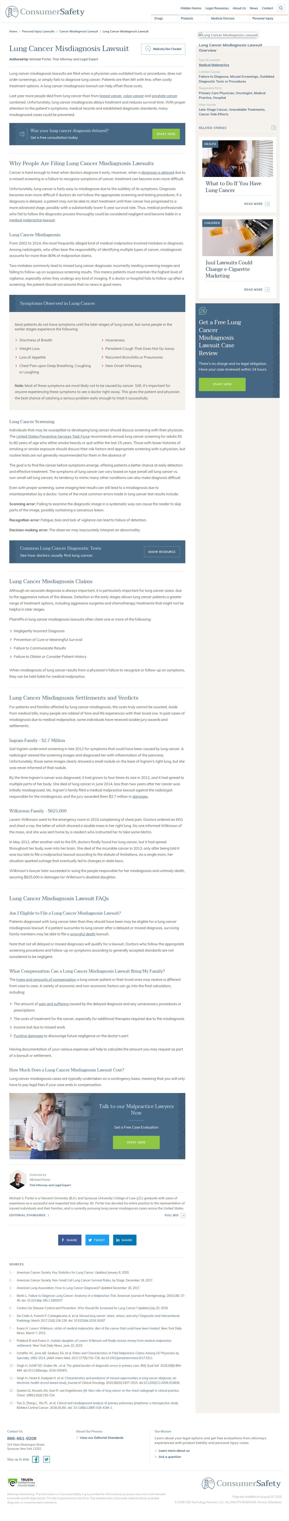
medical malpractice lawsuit (32, 220)
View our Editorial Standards (102, 1438)
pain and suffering (54, 1004)
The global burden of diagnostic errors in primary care (103, 1366)
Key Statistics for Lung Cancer (73, 1272)
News (254, 8)
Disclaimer (275, 1502)
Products (187, 18)
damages (140, 796)
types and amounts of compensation (46, 979)
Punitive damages (28, 1036)
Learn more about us (174, 1451)
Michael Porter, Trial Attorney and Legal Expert (64, 59)
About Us (239, 8)
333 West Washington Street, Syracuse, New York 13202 (26, 1447)
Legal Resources (217, 8)
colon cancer (133, 96)
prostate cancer (164, 96)
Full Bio (172, 1215)
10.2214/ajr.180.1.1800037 (44, 1300)
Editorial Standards (27, 1215)
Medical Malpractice (214, 65)
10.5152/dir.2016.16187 (89, 1320)
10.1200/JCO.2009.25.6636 (161, 1383)
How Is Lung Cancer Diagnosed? (77, 1288)
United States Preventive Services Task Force (53, 436)
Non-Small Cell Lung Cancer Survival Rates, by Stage (88, 1280)
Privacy (262, 1502)
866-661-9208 (21, 1438)
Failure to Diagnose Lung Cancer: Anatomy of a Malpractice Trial (72, 1296)
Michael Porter (40, 1179)
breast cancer (111, 96)
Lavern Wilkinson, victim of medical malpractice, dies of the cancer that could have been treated (94, 1328)
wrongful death (82, 934)
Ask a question (170, 1457)
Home (13, 31)
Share (72, 1240)
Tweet (99, 1240)
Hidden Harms (191, 8)
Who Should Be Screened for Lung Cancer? (107, 1308)
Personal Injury (262, 18)
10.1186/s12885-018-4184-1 (92, 1408)
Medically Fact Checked (167, 49)
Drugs (158, 18)
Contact (267, 8)
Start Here (166, 134)
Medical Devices (222, 18)
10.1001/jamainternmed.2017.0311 (129, 1358)
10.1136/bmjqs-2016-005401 (47, 1370)
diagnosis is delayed (157, 172)
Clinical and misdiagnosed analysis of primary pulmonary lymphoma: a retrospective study (117, 1403)
